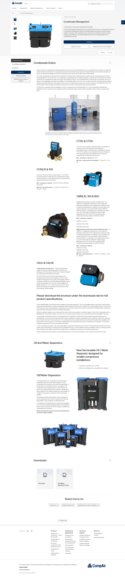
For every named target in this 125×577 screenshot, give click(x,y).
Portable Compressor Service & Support (84, 540)
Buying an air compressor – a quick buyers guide (56, 535)
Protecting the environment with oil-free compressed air (70, 541)
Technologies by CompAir (98, 534)
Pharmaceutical (69, 545)
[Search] (89, 3)
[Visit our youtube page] (31, 531)
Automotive (68, 553)
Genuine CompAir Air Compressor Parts (84, 536)
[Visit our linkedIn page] (27, 531)
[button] (74, 62)
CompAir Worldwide (99, 537)
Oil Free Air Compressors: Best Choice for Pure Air (56, 545)
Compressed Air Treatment (55, 554)
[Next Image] (58, 35)
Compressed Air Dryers (55, 550)
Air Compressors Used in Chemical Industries (69, 549)
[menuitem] (15, 8)
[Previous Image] (23, 35)
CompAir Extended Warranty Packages (84, 544)
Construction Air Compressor (69, 536)
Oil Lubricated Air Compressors (55, 540)
